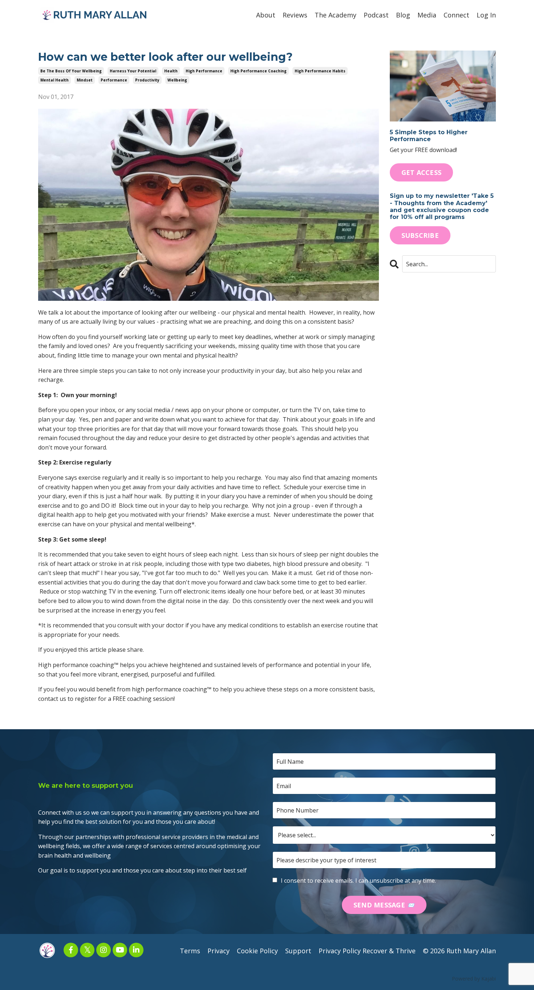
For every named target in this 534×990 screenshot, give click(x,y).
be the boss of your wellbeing (71, 70)
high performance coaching (258, 70)
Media (426, 15)
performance (114, 80)
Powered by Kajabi (474, 978)
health (171, 70)
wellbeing (177, 80)
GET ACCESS (421, 172)
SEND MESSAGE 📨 (384, 905)
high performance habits (320, 70)
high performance (204, 70)
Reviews (295, 15)
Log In (486, 15)
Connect (456, 15)
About (265, 15)
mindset (85, 80)
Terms (190, 950)
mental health (54, 80)
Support (298, 950)
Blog (403, 15)
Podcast (376, 15)
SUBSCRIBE (420, 235)
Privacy (218, 950)
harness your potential (133, 70)
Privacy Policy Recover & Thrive (367, 950)
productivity (147, 80)
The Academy (335, 15)
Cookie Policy (257, 950)
